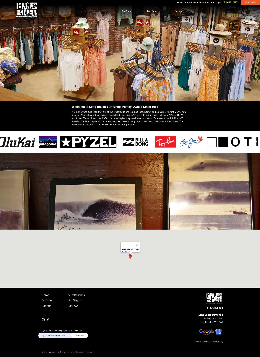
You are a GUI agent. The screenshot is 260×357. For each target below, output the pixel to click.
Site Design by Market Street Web (80, 352)
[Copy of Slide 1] (134, 94)
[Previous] (15, 50)
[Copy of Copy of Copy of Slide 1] (132, 94)
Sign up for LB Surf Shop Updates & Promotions (61, 330)
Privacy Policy (217, 341)
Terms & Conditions (202, 341)
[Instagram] (43, 319)
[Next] (245, 50)
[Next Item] (255, 141)
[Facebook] (48, 319)
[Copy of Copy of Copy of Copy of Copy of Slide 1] (125, 94)
